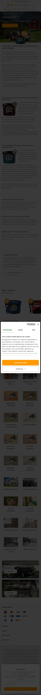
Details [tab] (20, 330)
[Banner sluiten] (38, 324)
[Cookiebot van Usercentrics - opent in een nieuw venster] (27, 324)
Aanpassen (19, 369)
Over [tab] (33, 330)
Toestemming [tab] (7, 330)
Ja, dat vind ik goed (20, 362)
